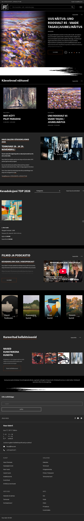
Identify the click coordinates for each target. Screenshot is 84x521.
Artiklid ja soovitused (9, 484)
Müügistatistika (47, 469)
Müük (44, 499)
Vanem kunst (7, 473)
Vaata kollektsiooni (12, 368)
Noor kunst (6, 469)
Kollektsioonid (7, 476)
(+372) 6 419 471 (8, 1)
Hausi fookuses (7, 462)
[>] (83, 221)
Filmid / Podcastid (48, 473)
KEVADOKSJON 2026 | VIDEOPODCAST (18, 261)
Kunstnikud (6, 480)
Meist (44, 503)
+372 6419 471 (11, 450)
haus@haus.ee (78, 1)
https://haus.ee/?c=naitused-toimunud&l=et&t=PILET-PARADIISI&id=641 (23, 39)
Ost (44, 496)
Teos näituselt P (55, 46)
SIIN (15, 172)
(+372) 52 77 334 (17, 1)
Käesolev (45, 462)
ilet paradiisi (67, 46)
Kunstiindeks (46, 510)
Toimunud (46, 466)
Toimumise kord (47, 476)
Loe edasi (55, 52)
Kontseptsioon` (8, 503)
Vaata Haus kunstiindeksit (73, 191)
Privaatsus (46, 506)
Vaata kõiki (75, 14)
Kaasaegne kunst (8, 466)
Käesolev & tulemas (9, 496)
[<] (1, 221)
